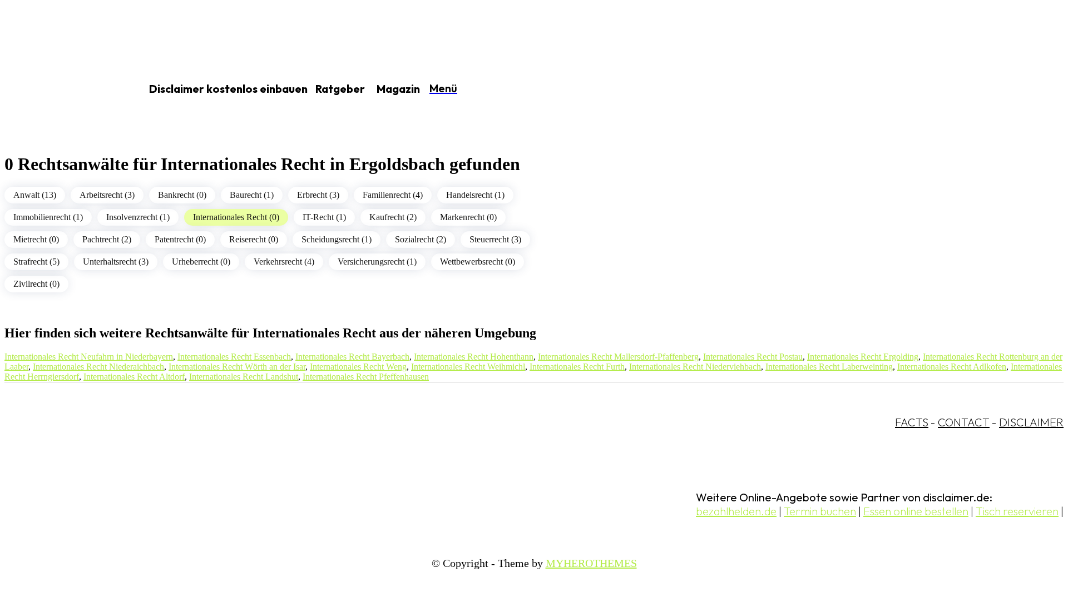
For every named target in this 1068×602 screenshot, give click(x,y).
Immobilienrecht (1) (48, 217)
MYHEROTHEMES (591, 563)
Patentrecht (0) (180, 239)
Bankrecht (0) (182, 195)
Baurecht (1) (252, 195)
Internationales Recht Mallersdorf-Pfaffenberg (618, 356)
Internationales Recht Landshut (243, 376)
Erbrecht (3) (318, 195)
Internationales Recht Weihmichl (468, 366)
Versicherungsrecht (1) (377, 261)
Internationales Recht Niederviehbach (695, 366)
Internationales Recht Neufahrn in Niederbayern (88, 356)
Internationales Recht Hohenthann (473, 356)
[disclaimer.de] (60, 89)
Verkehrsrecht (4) (284, 261)
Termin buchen (820, 511)
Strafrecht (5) (36, 261)
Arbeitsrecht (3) (107, 195)
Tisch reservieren (1017, 511)
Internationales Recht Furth (577, 366)
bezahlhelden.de (736, 511)
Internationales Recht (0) (236, 217)
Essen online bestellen (915, 511)
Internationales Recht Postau (753, 356)
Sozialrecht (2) (420, 239)
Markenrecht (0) (468, 217)
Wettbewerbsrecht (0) (477, 261)
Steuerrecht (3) (495, 239)
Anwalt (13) (34, 195)
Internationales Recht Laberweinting (829, 366)
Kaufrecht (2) (393, 217)
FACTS (911, 422)
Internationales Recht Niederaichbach (98, 366)
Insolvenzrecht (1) (138, 217)
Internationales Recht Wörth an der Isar (237, 366)
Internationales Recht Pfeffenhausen (366, 376)
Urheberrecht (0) (201, 261)
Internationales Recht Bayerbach (352, 356)
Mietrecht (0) (36, 239)
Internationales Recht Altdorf (134, 376)
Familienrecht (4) (393, 195)
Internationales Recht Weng (358, 366)
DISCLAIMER (1031, 422)
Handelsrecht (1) (475, 195)
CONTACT (964, 422)
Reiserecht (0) (253, 239)
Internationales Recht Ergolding (862, 356)
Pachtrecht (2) (106, 239)
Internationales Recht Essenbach (234, 356)
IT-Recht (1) (324, 217)
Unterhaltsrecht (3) (116, 261)
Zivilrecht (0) (36, 283)
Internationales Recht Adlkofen (951, 366)
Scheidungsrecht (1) (336, 239)
